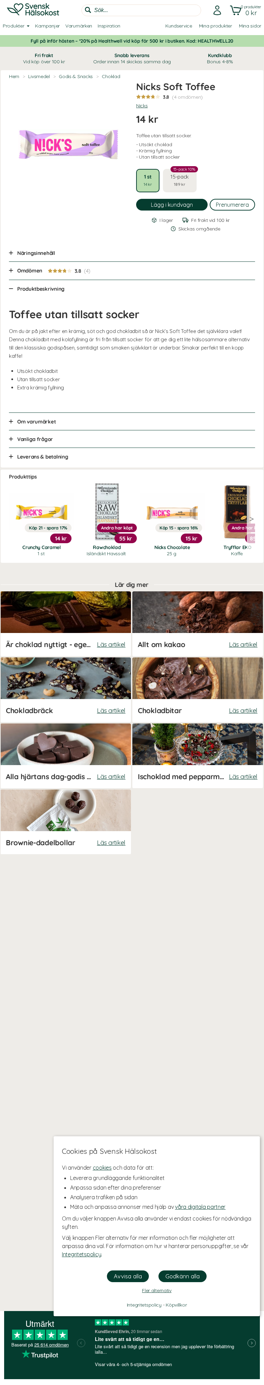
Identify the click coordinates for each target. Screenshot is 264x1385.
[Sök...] (88, 10)
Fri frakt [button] (44, 58)
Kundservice (178, 26)
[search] (141, 10)
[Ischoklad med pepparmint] (197, 755)
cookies (102, 1167)
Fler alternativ (157, 1290)
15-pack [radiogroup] (182, 178)
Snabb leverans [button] (132, 58)
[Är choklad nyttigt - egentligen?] (65, 623)
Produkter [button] (13, 26)
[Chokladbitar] (197, 689)
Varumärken (78, 26)
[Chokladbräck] (65, 689)
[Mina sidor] (215, 10)
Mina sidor (250, 26)
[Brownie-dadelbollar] (65, 822)
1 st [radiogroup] (148, 180)
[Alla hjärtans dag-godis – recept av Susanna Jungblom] (65, 755)
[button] (244, 10)
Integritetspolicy (81, 1254)
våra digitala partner (200, 1206)
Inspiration (109, 26)
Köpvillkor (176, 1305)
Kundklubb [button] (220, 58)
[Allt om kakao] (197, 623)
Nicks (142, 106)
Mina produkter (215, 26)
